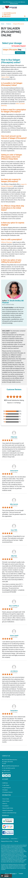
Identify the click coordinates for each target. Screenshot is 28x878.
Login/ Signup (6, 785)
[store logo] (11, 7)
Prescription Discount (7, 792)
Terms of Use (14, 838)
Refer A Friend (6, 801)
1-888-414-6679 (6, 14)
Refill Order (5, 783)
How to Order (5, 77)
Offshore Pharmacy (6, 242)
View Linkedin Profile (8, 304)
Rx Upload (5, 789)
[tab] (14, 51)
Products (8, 24)
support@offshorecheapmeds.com (11, 765)
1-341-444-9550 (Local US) (9, 13)
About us (5, 803)
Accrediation (6, 805)
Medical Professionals (8, 810)
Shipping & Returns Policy (6, 841)
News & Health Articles (8, 808)
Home (2, 24)
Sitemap (16, 841)
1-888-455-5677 (7, 16)
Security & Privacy (5, 838)
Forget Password (7, 787)
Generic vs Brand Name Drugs (9, 812)
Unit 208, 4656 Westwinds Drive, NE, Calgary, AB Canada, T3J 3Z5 (9, 761)
